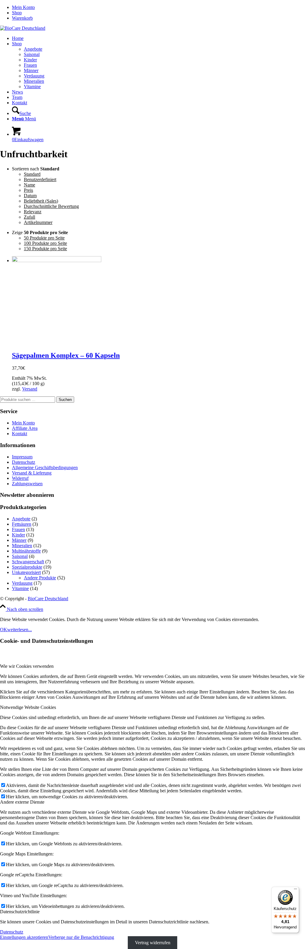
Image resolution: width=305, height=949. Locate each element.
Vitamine (20, 588)
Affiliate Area (25, 428)
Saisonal (20, 556)
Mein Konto (23, 7)
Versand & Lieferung (32, 472)
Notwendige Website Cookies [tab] (28, 707)
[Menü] (295, 890)
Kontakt (19, 433)
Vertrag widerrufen (152, 942)
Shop (17, 12)
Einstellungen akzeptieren (24, 937)
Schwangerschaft (28, 561)
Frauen (18, 529)
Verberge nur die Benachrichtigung (81, 937)
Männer (19, 540)
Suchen (65, 399)
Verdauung (22, 583)
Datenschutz (23, 462)
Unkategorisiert (26, 572)
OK (3, 629)
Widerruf (20, 478)
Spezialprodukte (27, 567)
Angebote (21, 518)
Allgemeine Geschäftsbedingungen (45, 467)
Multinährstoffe (26, 550)
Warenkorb (22, 18)
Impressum (22, 456)
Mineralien (22, 545)
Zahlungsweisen (27, 483)
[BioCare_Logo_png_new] (22, 28)
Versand (29, 388)
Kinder (18, 534)
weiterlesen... (19, 629)
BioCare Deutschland (48, 598)
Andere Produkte (40, 577)
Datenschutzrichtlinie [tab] (20, 911)
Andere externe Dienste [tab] (22, 802)
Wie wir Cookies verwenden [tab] (27, 666)
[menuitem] (158, 7)
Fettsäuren (21, 524)
